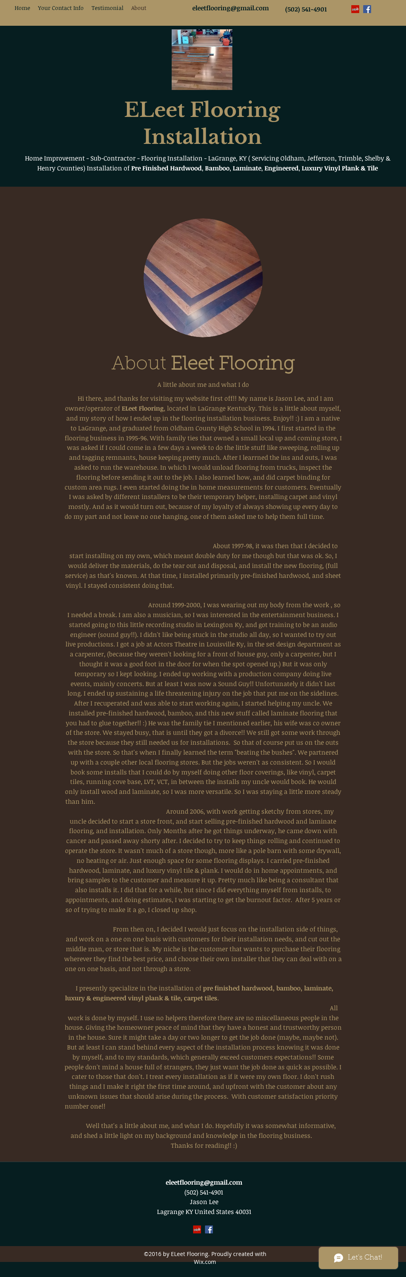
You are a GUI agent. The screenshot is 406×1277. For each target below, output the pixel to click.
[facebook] (367, 9)
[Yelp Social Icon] (355, 9)
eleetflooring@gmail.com (204, 1182)
